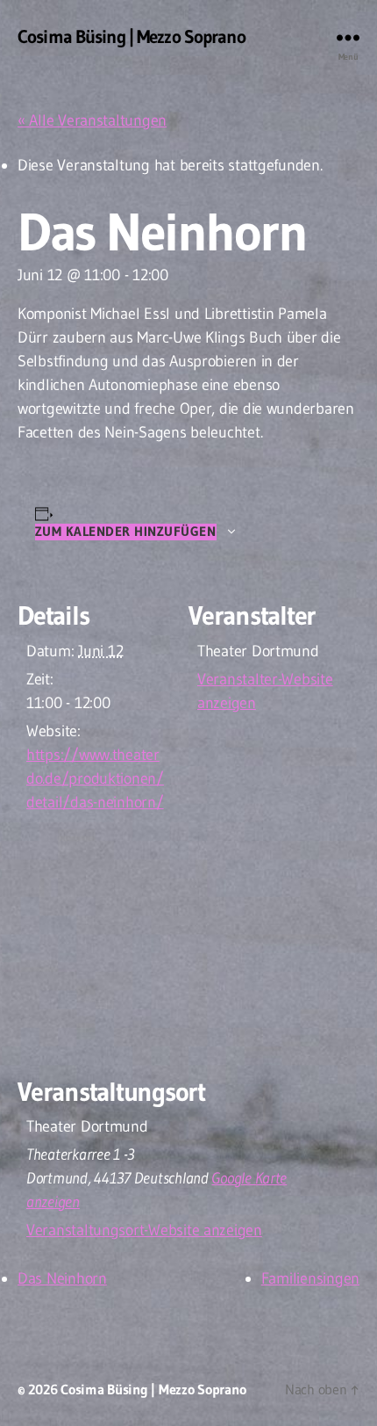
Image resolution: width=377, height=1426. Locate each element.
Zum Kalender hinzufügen (126, 531)
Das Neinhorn (62, 1278)
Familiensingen (310, 1278)
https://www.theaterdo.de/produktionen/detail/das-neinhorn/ (95, 778)
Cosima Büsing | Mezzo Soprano (131, 37)
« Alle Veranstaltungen (92, 120)
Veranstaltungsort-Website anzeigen (144, 1230)
